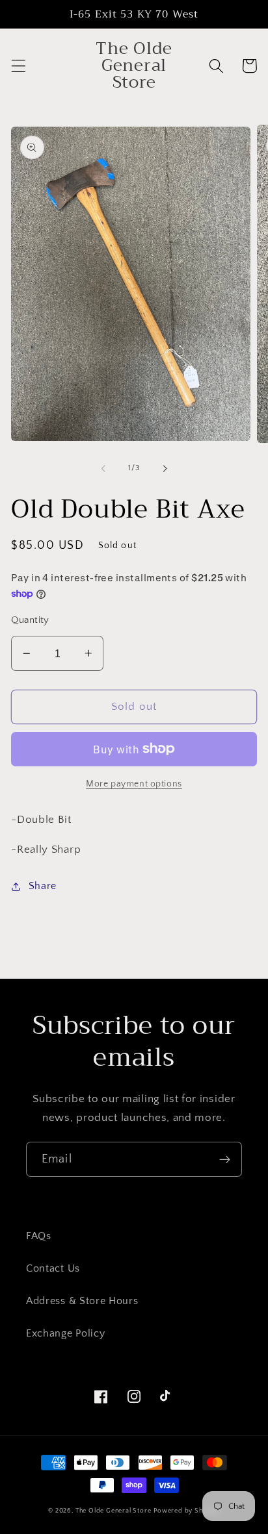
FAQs (38, 1236)
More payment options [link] (134, 784)
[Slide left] (103, 468)
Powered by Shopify (187, 1510)
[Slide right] (164, 468)
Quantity (30, 619)
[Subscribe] (224, 1159)
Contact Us (53, 1268)
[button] (18, 65)
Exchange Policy (65, 1333)
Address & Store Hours (82, 1301)
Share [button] (43, 886)
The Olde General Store (113, 1510)
